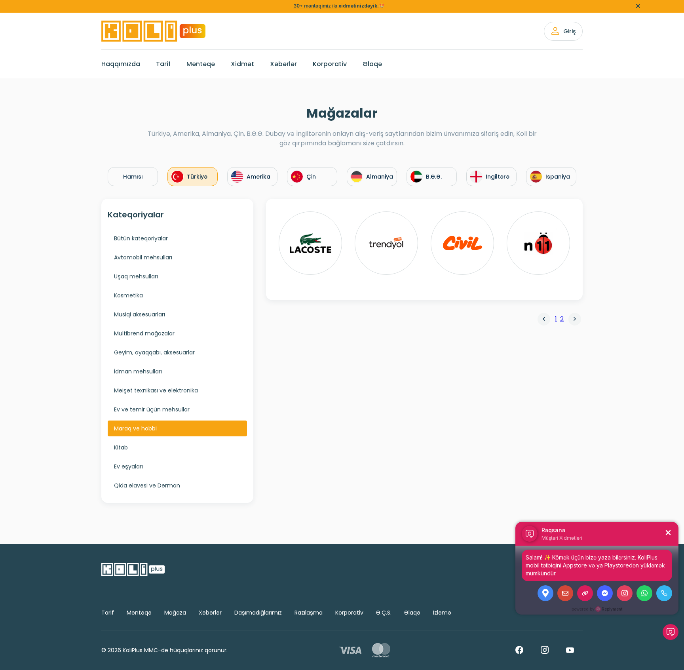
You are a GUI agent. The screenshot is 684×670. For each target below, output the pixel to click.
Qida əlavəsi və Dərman (147, 485)
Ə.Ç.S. (383, 613)
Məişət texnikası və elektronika (156, 390)
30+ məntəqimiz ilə (315, 6)
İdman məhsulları (138, 371)
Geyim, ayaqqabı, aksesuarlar (154, 352)
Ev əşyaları (128, 466)
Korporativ (330, 64)
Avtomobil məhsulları (143, 257)
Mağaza (175, 613)
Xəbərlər (283, 64)
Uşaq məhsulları (136, 276)
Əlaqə (372, 64)
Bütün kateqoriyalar (141, 238)
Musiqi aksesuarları (139, 314)
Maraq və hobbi (135, 428)
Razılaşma (308, 613)
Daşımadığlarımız (258, 613)
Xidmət (242, 64)
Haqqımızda (120, 64)
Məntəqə (200, 64)
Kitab (121, 447)
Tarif (163, 64)
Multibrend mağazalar (144, 333)
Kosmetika (128, 295)
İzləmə (442, 613)
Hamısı (133, 177)
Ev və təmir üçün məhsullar (152, 409)
